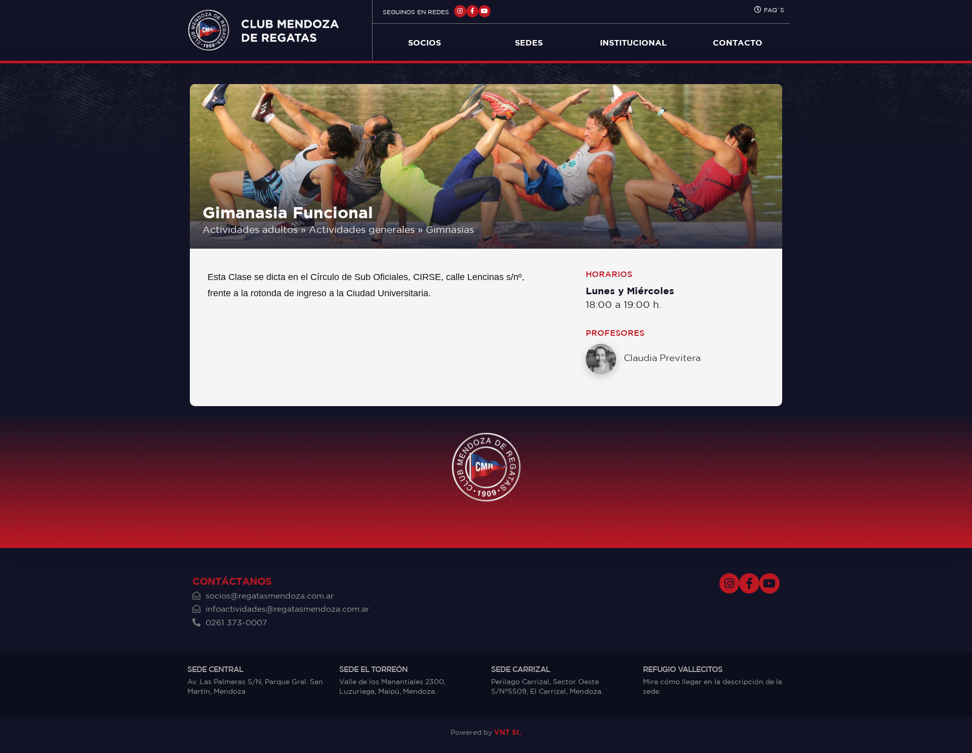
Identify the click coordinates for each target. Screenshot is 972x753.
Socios (424, 42)
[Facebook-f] (472, 11)
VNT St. (507, 732)
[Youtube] (484, 11)
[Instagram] (460, 11)
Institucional (633, 42)
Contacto (737, 42)
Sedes (529, 42)
